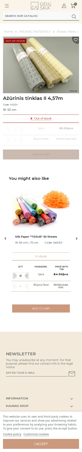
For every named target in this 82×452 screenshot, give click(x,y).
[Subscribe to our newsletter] (72, 374)
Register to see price (61, 285)
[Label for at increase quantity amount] (27, 276)
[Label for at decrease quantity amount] (15, 276)
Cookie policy (12, 434)
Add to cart (41, 308)
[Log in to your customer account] (64, 6)
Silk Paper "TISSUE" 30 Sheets (36, 236)
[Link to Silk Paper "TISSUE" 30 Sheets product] (41, 208)
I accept (41, 444)
